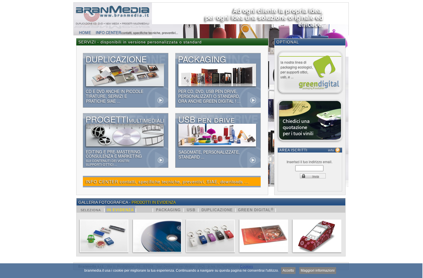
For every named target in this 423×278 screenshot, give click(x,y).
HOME (85, 32)
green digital (255, 209)
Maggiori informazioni (318, 271)
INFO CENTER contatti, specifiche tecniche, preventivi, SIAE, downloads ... (167, 181)
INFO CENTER (108, 32)
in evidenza (120, 210)
